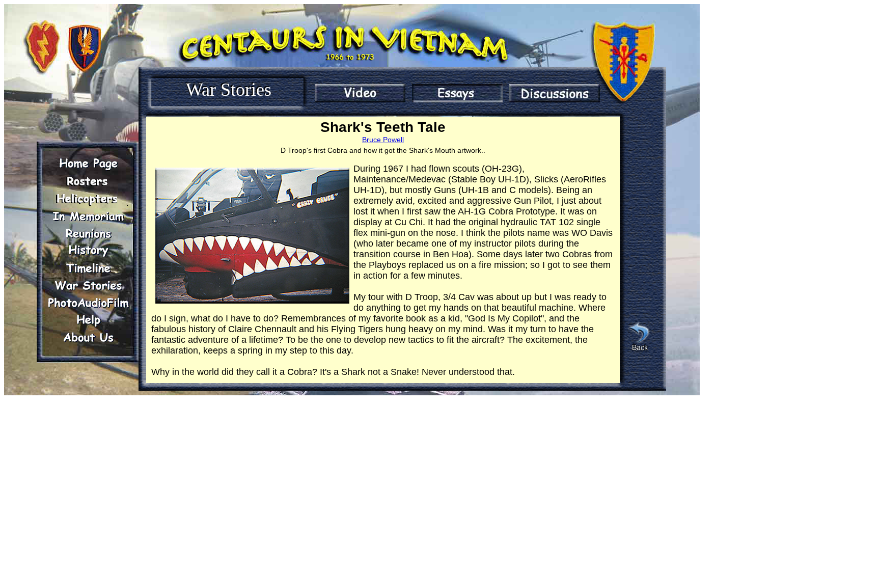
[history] (88, 250)
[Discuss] (554, 93)
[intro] (360, 93)
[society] (88, 198)
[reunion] (88, 233)
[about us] (88, 337)
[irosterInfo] (88, 181)
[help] (88, 320)
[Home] (88, 164)
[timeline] (88, 268)
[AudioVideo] (88, 302)
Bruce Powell (383, 140)
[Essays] (457, 93)
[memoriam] (88, 216)
